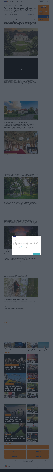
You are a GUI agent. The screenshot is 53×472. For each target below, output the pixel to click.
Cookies (17, 251)
